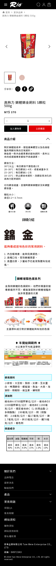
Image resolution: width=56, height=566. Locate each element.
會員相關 (9, 513)
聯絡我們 (9, 487)
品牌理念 (9, 477)
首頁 (8, 12)
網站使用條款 (11, 531)
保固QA (8, 507)
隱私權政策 (10, 536)
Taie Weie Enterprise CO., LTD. (26, 557)
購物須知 (9, 525)
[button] (6, 46)
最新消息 (9, 482)
